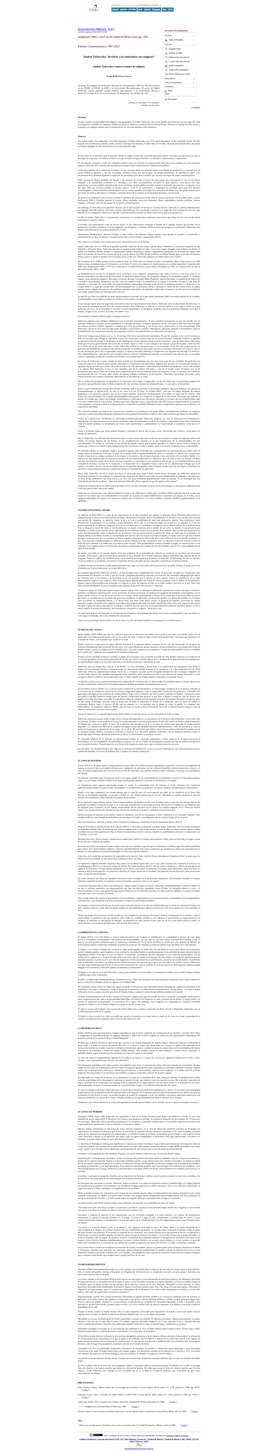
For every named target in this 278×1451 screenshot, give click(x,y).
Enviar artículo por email (179, 74)
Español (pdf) (175, 49)
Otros (170, 91)
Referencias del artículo (179, 57)
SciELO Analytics (176, 40)
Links (85, 1390)
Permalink (172, 99)
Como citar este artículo (179, 61)
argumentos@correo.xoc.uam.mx (139, 1448)
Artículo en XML (176, 53)
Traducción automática (179, 70)
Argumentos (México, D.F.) (96, 29)
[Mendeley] (166, 91)
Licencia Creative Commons (177, 1436)
